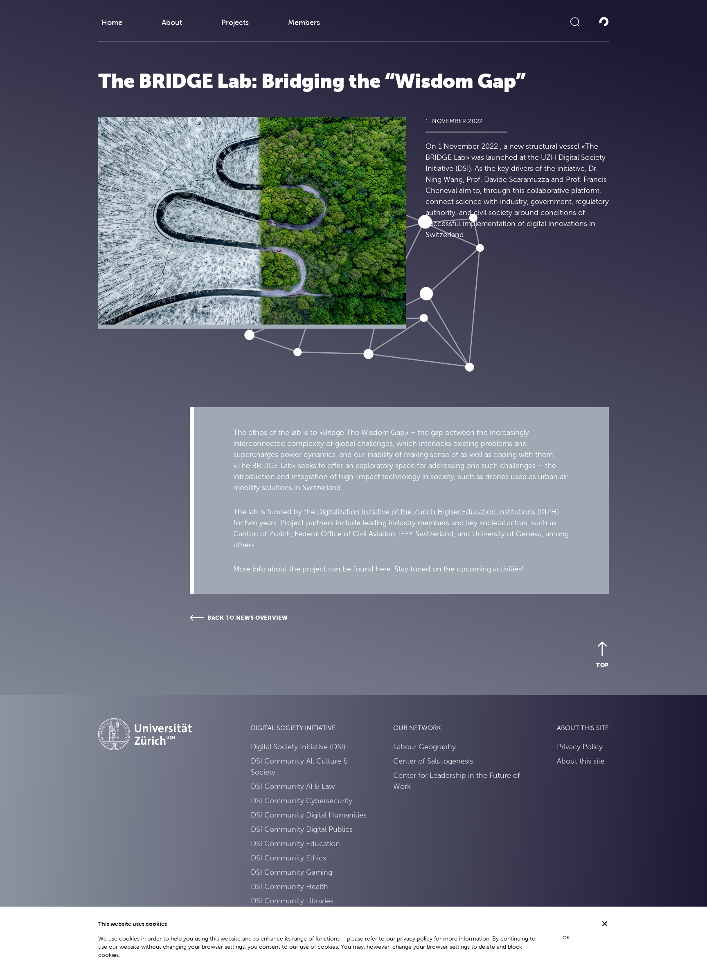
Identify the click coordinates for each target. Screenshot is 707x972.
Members (304, 22)
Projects (235, 22)
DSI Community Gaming (291, 872)
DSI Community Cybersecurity (301, 800)
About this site (581, 761)
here (383, 568)
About (172, 22)
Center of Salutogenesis (433, 761)
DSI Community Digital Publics (302, 829)
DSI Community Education (295, 843)
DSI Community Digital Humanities (309, 815)
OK (566, 938)
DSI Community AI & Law (293, 786)
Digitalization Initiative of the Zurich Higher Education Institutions (426, 511)
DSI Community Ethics (288, 857)
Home (111, 22)
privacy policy (414, 938)
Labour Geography (424, 746)
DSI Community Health (289, 886)
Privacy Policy (580, 746)
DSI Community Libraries (292, 900)
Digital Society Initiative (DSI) (298, 746)
